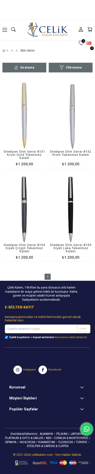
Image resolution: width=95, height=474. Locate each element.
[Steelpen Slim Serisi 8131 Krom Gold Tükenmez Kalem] (24, 116)
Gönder (82, 328)
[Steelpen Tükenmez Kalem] (16, 50)
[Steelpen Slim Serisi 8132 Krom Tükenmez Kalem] (70, 116)
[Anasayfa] (7, 50)
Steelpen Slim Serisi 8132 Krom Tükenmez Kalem (70, 153)
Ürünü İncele (33, 124)
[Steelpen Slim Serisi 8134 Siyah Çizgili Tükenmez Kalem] (24, 209)
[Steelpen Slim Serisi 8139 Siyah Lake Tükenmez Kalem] (70, 209)
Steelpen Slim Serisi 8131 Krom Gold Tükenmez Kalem (24, 155)
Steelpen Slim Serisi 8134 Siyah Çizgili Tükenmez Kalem (24, 248)
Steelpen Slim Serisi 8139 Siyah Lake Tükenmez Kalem (70, 248)
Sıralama (27, 67)
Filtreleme (74, 67)
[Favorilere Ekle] (24, 124)
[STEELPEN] (11, 50)
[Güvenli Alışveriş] (51, 462)
